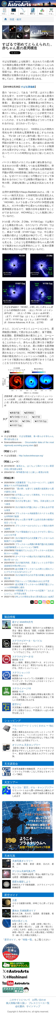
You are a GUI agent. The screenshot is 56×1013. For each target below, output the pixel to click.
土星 (14, 900)
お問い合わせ (39, 999)
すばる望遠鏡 (28, 86)
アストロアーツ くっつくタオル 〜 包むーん (33, 727)
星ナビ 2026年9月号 (22, 622)
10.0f (21, 691)
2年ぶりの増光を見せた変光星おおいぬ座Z (34, 596)
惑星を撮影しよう (21, 881)
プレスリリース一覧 (39, 1003)
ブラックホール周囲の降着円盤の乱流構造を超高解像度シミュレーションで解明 (29, 546)
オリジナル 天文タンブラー (26, 744)
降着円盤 (15, 412)
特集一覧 (27, 939)
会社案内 (19, 1006)
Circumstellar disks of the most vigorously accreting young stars (29, 444)
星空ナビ (16, 704)
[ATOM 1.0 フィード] (48, 601)
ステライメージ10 (21, 688)
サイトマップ (33, 1006)
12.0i (21, 659)
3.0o (21, 675)
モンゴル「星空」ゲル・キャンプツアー (33, 787)
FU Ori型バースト (19, 416)
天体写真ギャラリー (22, 860)
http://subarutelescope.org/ (31, 455)
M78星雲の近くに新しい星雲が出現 (32, 471)
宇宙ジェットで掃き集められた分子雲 (32, 581)
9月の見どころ (19, 920)
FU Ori (14, 421)
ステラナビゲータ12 (22, 656)
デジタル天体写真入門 (23, 871)
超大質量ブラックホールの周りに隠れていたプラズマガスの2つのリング (29, 570)
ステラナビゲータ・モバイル (27, 640)
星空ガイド (10, 939)
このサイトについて (19, 999)
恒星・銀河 (15, 19)
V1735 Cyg (41, 421)
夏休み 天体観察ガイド (24, 910)
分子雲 (37, 416)
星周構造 (30, 412)
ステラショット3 (21, 672)
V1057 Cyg (16, 425)
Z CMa (27, 421)
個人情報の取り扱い (16, 1003)
